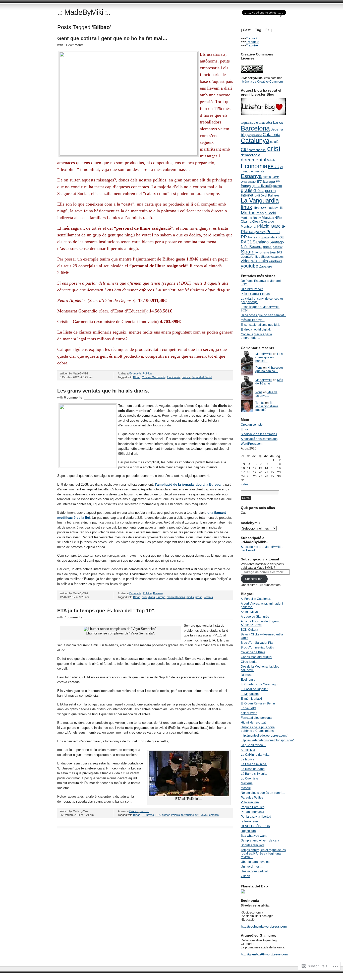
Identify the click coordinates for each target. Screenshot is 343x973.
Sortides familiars (252, 845)
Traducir (252, 38)
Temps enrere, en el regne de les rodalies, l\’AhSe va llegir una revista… (263, 853)
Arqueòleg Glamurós (255, 616)
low (263, 207)
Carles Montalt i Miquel (256, 657)
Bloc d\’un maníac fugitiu (257, 647)
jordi (257, 195)
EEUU (273, 167)
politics (186, 377)
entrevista (257, 171)
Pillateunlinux (250, 802)
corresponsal (257, 150)
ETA (157, 814)
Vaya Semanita (210, 814)
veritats (208, 597)
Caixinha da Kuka (253, 652)
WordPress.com (251, 443)
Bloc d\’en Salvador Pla (257, 642)
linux (246, 207)
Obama (246, 221)
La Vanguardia (260, 200)
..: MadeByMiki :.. (83, 12)
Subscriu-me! (254, 579)
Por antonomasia (252, 812)
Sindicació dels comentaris (259, 439)
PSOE (279, 237)
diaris (151, 597)
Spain (248, 251)
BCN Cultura (249, 629)
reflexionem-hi (250, 821)
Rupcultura (248, 831)
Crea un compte (252, 424)
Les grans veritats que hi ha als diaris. (103, 391)
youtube (249, 266)
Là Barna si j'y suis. (254, 773)
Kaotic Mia (248, 750)
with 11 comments (70, 45)
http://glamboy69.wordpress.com (264, 954)
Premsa (158, 593)
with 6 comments (69, 397)
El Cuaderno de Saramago (259, 684)
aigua (245, 122)
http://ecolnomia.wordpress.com (264, 926)
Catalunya (255, 140)
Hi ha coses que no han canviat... (263, 315)
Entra (244, 429)
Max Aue (247, 783)
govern (277, 186)
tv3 (197, 814)
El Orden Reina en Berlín (258, 703)
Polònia (175, 814)
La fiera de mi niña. (254, 764)
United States (260, 256)
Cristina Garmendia (153, 377)
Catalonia (271, 134)
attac (262, 122)
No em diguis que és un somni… (263, 793)
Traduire (252, 45)
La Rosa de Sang (253, 769)
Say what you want (253, 835)
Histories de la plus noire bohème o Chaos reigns (258, 729)
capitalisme (255, 135)
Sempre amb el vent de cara (260, 840)
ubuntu (246, 256)
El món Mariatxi (251, 698)
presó (198, 597)
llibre (256, 208)
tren (273, 252)
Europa (160, 597)
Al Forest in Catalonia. (256, 599)
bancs (278, 122)
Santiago (261, 242)
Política (147, 373)
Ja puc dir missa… (253, 745)
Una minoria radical (254, 871)
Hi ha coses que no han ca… (269, 357)
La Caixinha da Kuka (255, 754)
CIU (244, 150)
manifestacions (176, 597)
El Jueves (148, 814)
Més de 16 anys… (269, 381)
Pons (258, 367)
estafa (267, 176)
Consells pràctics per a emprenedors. (256, 336)
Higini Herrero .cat (253, 722)
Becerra (276, 129)
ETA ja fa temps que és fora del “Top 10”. (106, 610)
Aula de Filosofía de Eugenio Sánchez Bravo (260, 623)
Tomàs (259, 403)
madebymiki (275, 208)
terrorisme (187, 814)
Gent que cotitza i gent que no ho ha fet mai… (112, 38)
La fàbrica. (248, 759)
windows (275, 261)
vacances (276, 256)
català (274, 141)
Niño (278, 218)
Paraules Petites (252, 797)
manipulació (266, 213)
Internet (247, 195)
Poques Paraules (252, 807)
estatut (252, 181)
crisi (144, 597)
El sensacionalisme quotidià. (260, 325)
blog (244, 135)
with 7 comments (69, 617)
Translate (252, 42)
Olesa (256, 221)
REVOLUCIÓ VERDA (255, 826)
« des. (245, 484)
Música (268, 218)
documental (253, 159)
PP (244, 236)
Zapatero (265, 266)
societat (277, 246)
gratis (247, 190)
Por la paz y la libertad (256, 816)
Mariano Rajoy (251, 217)
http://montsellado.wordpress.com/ (264, 735)
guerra (270, 191)
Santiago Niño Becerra (262, 244)
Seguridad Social (202, 377)
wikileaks (259, 261)
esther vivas (249, 713)
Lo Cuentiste (249, 778)
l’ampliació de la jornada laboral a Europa (187, 484)
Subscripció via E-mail (260, 559)
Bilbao (136, 377)
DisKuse (246, 675)
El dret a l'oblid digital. (256, 329)
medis (190, 597)
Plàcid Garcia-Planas (255, 294)
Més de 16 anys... (253, 320)
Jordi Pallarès (270, 195)
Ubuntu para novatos (255, 862)
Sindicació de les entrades (259, 434)
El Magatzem (250, 694)
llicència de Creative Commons (262, 81)
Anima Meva (249, 612)
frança (246, 186)
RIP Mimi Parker (252, 289)
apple (253, 122)
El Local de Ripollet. (254, 689)
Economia (135, 373)
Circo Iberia (249, 662)
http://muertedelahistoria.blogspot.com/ (267, 740)
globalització (262, 185)
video (246, 260)
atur (269, 122)
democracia (250, 155)
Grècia (258, 190)
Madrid (248, 212)
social (267, 247)
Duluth (271, 160)
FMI (278, 181)
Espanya (251, 176)
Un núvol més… (252, 866)
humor (165, 814)
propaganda (266, 237)
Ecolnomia (248, 679)
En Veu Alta (248, 708)
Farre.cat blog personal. (257, 718)
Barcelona (255, 128)
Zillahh (245, 876)
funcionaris (173, 377)
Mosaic (246, 788)
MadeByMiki (263, 354)
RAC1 (246, 242)
